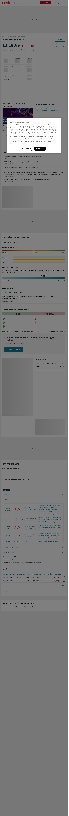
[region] (34, 135)
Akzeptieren (39, 148)
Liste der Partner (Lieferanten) (18, 143)
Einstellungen (26, 148)
